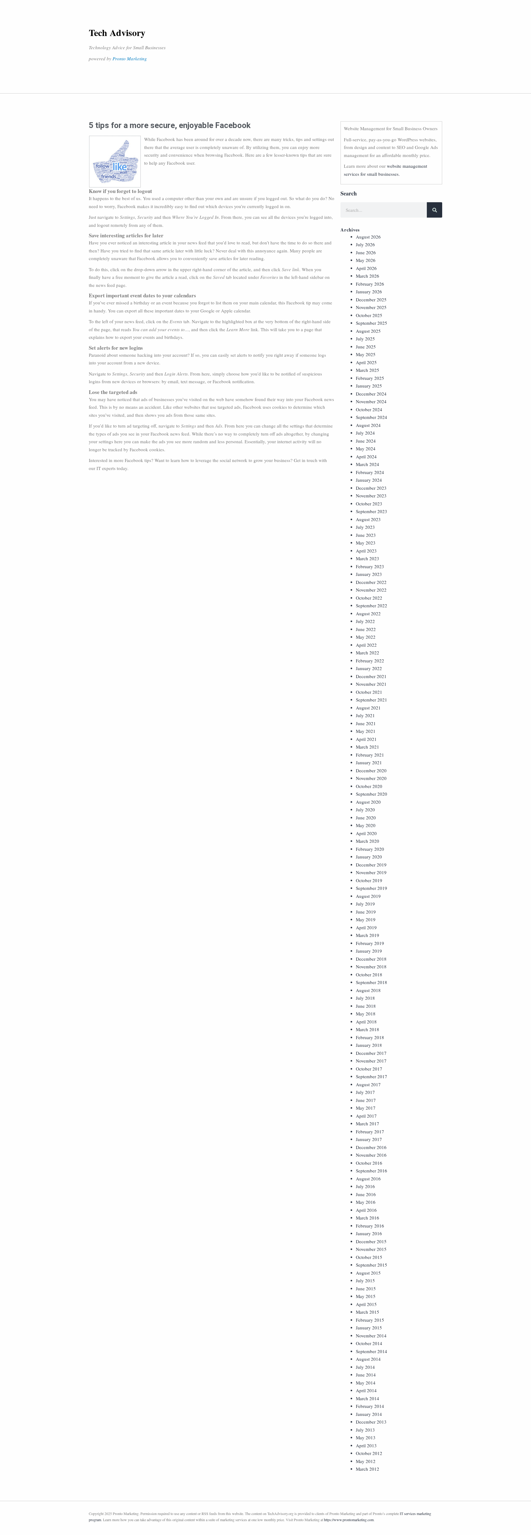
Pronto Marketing (129, 58)
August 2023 (368, 519)
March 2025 (367, 370)
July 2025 (365, 339)
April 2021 (366, 739)
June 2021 (366, 723)
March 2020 (367, 841)
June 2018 (366, 1006)
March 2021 (367, 747)
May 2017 (366, 1108)
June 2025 (366, 347)
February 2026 (370, 284)
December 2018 (371, 959)
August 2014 (368, 1359)
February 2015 (370, 1320)
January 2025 (369, 386)
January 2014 (369, 1414)
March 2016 (367, 1218)
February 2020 (370, 849)
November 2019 (371, 872)
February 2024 (370, 472)
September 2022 (371, 605)
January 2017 (369, 1139)
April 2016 (366, 1210)
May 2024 (366, 448)
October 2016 (369, 1163)
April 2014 (366, 1390)
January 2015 (369, 1327)
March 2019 (367, 935)
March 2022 (367, 652)
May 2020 (366, 825)
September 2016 (371, 1170)
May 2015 (366, 1296)
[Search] (434, 210)
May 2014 (366, 1383)
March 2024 (367, 464)
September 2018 (371, 982)
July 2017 (365, 1092)
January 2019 (369, 951)
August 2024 (368, 425)
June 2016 (366, 1194)
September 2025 (371, 323)
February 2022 (370, 660)
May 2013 (366, 1437)
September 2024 (371, 417)
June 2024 (366, 441)
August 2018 (368, 990)
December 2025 (371, 299)
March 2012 (367, 1469)
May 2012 (366, 1461)
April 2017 (366, 1116)
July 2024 (365, 433)
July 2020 (365, 809)
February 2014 (370, 1406)
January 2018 (369, 1045)
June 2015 (366, 1288)
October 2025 (369, 315)
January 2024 (369, 480)
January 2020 (369, 857)
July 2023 (365, 527)
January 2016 (369, 1233)
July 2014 (365, 1367)
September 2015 (371, 1265)
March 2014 (367, 1398)
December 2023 (371, 488)
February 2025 (370, 378)
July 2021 (365, 715)
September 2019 (371, 888)
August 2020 (368, 802)
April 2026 (366, 268)
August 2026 (368, 237)
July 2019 (365, 904)
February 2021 (370, 755)
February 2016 (370, 1226)
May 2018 (366, 1014)
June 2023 (366, 535)
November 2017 (371, 1061)
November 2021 (371, 684)
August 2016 (368, 1178)
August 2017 (368, 1084)
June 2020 (366, 817)
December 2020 (371, 770)
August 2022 (368, 613)
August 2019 (368, 896)
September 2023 (371, 511)
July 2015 (365, 1280)
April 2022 (366, 645)
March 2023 (367, 558)
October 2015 (369, 1257)
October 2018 (369, 974)
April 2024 (366, 456)
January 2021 (369, 762)
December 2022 (371, 582)
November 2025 (371, 307)
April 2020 (366, 833)
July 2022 (365, 621)
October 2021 (369, 692)
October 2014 (369, 1343)
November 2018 (371, 966)
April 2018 (366, 1022)
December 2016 (371, 1147)
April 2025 (366, 362)
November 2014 (371, 1335)
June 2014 (366, 1375)
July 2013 (365, 1430)
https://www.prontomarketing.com (349, 1519)
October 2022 (369, 598)
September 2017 (371, 1076)
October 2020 (369, 786)
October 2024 (369, 409)
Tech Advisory (117, 32)
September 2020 (371, 794)
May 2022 (366, 637)
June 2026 (366, 252)
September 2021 (371, 700)
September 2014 (371, 1351)
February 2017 (370, 1131)
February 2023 (370, 566)
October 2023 (369, 503)
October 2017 (369, 1069)
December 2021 (371, 676)
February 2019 (370, 943)
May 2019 (366, 919)
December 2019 (371, 865)
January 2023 (369, 574)
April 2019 (366, 927)
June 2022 (366, 629)
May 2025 (366, 354)
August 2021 (368, 708)
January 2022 (369, 668)
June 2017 (366, 1100)
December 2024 (371, 394)
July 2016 (365, 1186)
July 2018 (365, 998)
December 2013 (371, 1422)
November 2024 (371, 401)
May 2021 (366, 731)
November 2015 (371, 1249)
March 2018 (367, 1029)
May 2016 (366, 1202)
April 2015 (366, 1304)
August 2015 (368, 1273)
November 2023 (371, 495)
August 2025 (368, 331)
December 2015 (371, 1241)
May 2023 (366, 543)
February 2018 (370, 1037)
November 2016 (371, 1155)
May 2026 (366, 260)
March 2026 (367, 276)
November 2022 (371, 590)
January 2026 (369, 291)
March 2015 (367, 1312)
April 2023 (366, 551)
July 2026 (365, 244)
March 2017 (367, 1123)
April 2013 (366, 1445)
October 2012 (369, 1453)
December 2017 (371, 1053)
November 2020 (371, 778)
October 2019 (369, 880)
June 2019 (366, 912)
